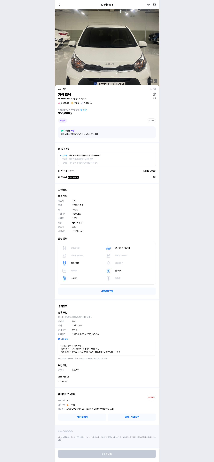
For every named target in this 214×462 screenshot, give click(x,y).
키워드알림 (154, 4)
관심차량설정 (148, 4)
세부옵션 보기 (107, 291)
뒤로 (59, 4)
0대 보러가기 (82, 417)
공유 (154, 98)
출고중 (109, 454)
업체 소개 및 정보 (132, 417)
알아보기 (151, 121)
